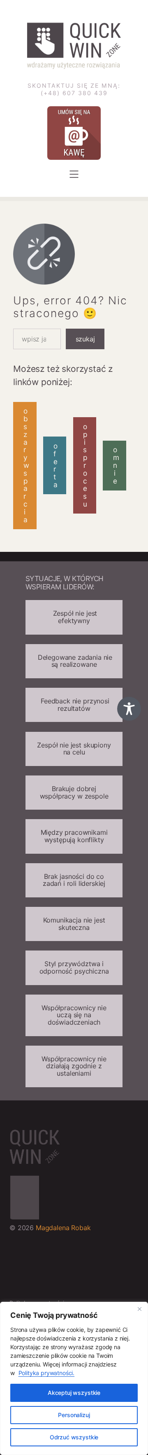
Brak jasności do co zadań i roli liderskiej (74, 880)
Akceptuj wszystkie (74, 1392)
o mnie (116, 465)
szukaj (85, 339)
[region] (74, 1378)
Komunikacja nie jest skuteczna (74, 924)
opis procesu (85, 465)
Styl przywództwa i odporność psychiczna (74, 967)
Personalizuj (74, 1414)
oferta (55, 465)
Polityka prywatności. (46, 1372)
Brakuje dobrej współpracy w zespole (74, 792)
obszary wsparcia (26, 465)
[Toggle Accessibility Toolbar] (129, 709)
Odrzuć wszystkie (74, 1437)
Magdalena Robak (63, 1228)
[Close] (139, 1309)
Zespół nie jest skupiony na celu (74, 749)
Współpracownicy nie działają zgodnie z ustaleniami (74, 1066)
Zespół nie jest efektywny (74, 617)
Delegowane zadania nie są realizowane (74, 661)
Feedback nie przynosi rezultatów (74, 704)
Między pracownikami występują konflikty (74, 836)
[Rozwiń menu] (74, 174)
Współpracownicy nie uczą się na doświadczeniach (74, 1015)
